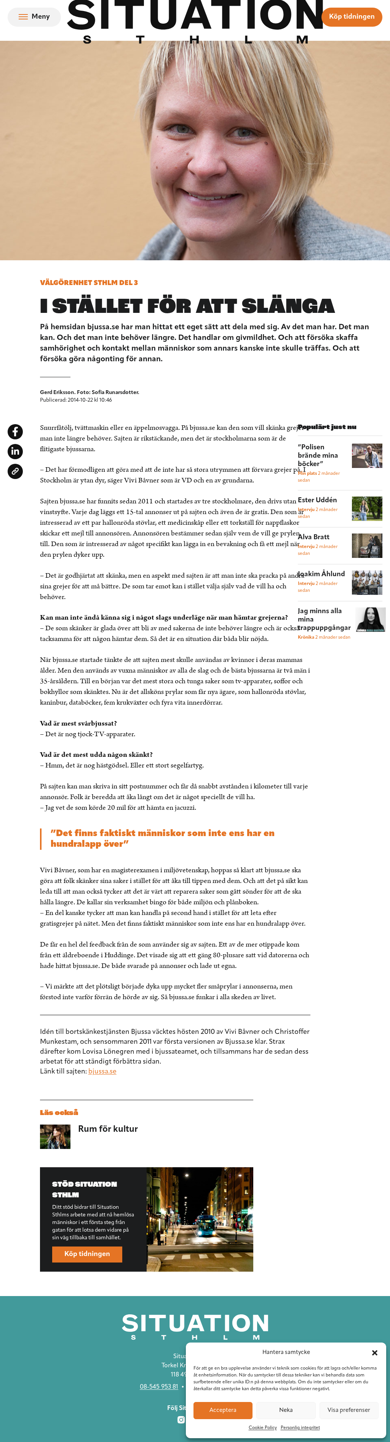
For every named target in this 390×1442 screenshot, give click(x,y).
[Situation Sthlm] (195, 1327)
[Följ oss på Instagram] (181, 1420)
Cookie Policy (263, 1428)
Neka (286, 1410)
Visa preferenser (349, 1410)
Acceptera (223, 1410)
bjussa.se (102, 1072)
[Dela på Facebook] (15, 431)
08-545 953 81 (159, 1387)
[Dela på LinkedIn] (15, 451)
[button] (375, 1353)
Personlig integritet (300, 1428)
